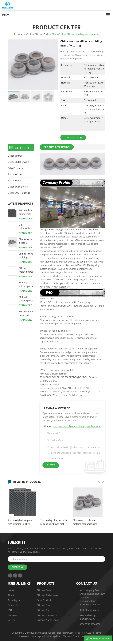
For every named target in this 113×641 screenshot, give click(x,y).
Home (19, 34)
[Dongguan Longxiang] (7, 5)
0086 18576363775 (89, 609)
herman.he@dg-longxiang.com (88, 617)
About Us (12, 595)
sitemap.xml (38, 636)
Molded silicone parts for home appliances (26, 299)
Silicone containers (18, 186)
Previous (99, 481)
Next (103, 481)
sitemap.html (54, 636)
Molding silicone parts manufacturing (26, 284)
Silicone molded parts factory (26, 270)
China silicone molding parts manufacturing (26, 255)
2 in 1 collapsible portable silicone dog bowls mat (25, 226)
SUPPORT (13, 619)
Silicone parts (15, 155)
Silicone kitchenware (18, 161)
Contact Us (71, 137)
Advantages (14, 600)
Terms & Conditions (73, 636)
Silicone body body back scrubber (26, 313)
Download (13, 615)
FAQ (10, 610)
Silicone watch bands (19, 192)
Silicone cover (15, 174)
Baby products (15, 168)
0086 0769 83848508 (90, 624)
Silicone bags (14, 180)
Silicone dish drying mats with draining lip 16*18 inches (26, 212)
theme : (72, 426)
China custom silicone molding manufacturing (76, 426)
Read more (25, 218)
